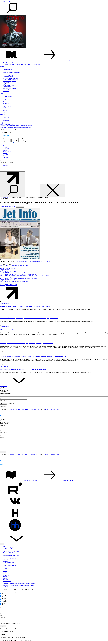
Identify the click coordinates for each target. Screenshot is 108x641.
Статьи (5, 102)
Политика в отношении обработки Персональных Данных (16, 125)
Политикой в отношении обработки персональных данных (25, 409)
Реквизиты (6, 120)
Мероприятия (7, 106)
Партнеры (6, 117)
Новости (5, 104)
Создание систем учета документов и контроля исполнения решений (33, 261)
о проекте (2, 114)
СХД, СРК (6, 82)
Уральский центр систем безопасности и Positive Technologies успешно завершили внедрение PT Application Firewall (33, 356)
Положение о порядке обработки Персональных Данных (15, 127)
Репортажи (6, 89)
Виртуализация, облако (9, 81)
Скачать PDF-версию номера (8, 206)
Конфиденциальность (6, 123)
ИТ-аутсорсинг (7, 86)
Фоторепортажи (7, 96)
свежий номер (4, 165)
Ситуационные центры (9, 88)
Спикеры (5, 109)
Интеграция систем (8, 85)
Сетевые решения (8, 76)
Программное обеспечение (10, 79)
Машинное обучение (8, 75)
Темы (4, 145)
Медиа (2, 93)
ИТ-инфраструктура (8, 69)
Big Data (5, 84)
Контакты (5, 118)
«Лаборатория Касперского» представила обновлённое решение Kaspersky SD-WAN (24, 369)
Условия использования (6, 124)
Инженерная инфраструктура (11, 78)
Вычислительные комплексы (11, 74)
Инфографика (7, 97)
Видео (5, 99)
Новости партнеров (5, 353)
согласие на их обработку (51, 409)
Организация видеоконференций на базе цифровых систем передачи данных (30, 262)
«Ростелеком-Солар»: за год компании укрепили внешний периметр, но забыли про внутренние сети (29, 318)
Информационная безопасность (11, 72)
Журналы (5, 112)
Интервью (6, 103)
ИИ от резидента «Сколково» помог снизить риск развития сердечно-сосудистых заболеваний (26, 343)
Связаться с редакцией (8, 1)
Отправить (3, 626)
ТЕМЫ (2, 67)
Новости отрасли (4, 303)
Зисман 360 (6, 91)
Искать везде (5, 593)
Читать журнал (20, 206)
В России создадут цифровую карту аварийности (14, 329)
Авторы (5, 107)
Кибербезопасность (8, 71)
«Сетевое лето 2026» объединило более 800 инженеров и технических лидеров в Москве (25, 306)
